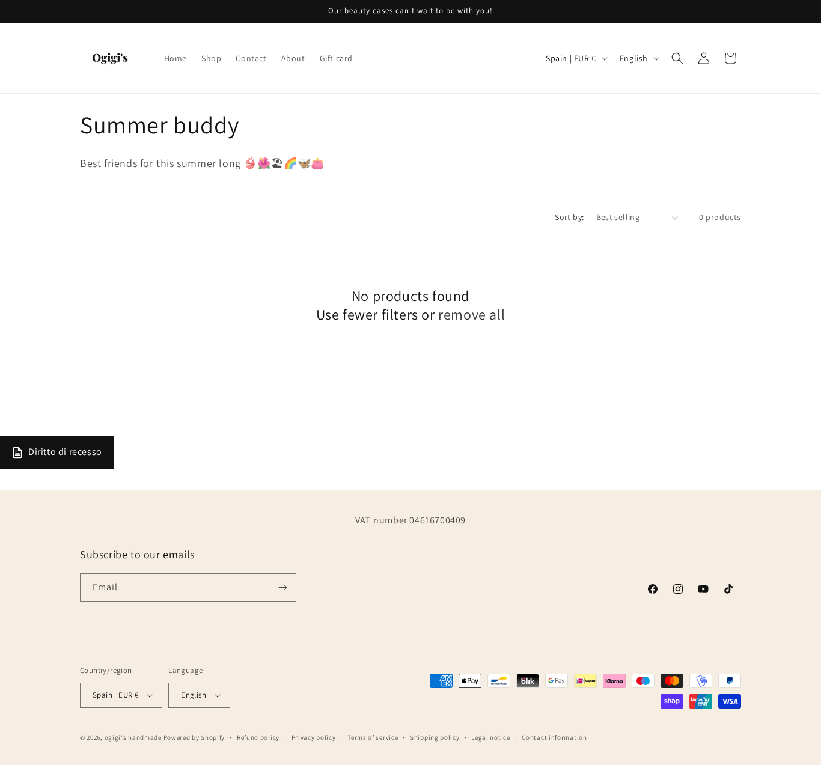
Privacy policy (313, 737)
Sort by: (569, 217)
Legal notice (490, 737)
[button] (677, 58)
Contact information (554, 737)
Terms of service (372, 737)
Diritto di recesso (65, 451)
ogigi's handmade (133, 737)
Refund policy (258, 737)
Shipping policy (435, 737)
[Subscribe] (282, 587)
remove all (471, 314)
